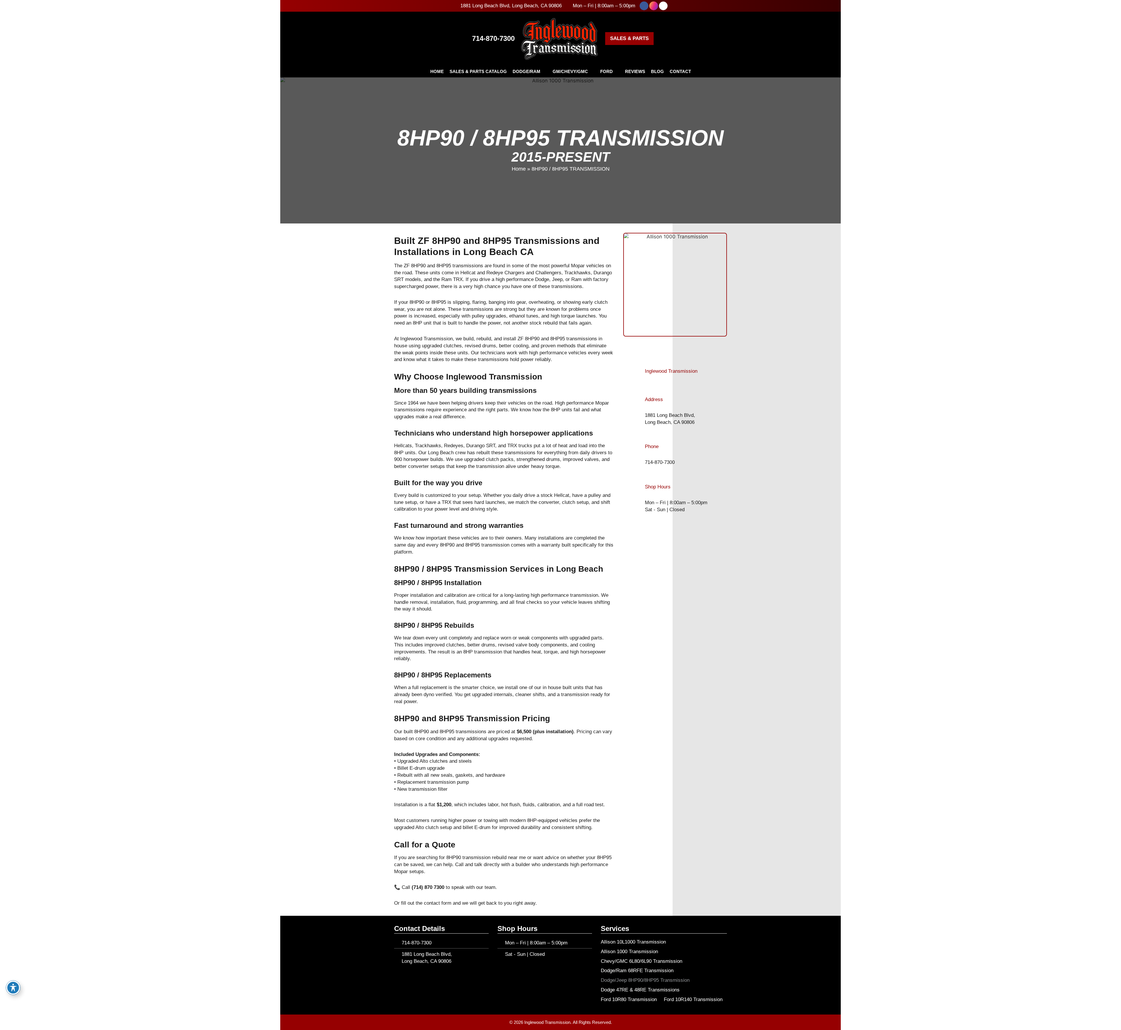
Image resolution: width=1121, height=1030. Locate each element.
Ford (606, 71)
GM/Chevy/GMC (570, 71)
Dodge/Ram (526, 71)
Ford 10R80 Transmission (629, 999)
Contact (680, 71)
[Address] (637, 411)
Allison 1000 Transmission (629, 951)
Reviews (635, 71)
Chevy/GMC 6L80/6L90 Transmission (641, 961)
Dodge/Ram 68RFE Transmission (637, 970)
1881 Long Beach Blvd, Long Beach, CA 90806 (511, 5)
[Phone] (637, 454)
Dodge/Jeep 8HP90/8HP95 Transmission (645, 980)
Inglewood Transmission (671, 371)
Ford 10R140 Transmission (693, 999)
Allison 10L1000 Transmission (633, 942)
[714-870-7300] (466, 38)
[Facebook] (644, 5)
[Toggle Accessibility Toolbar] (13, 988)
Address (654, 399)
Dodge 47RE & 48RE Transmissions (640, 990)
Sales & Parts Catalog (478, 71)
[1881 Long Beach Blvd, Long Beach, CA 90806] (456, 6)
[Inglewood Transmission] (637, 371)
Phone (652, 446)
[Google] (663, 5)
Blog (657, 71)
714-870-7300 (493, 38)
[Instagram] (653, 5)
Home (437, 71)
